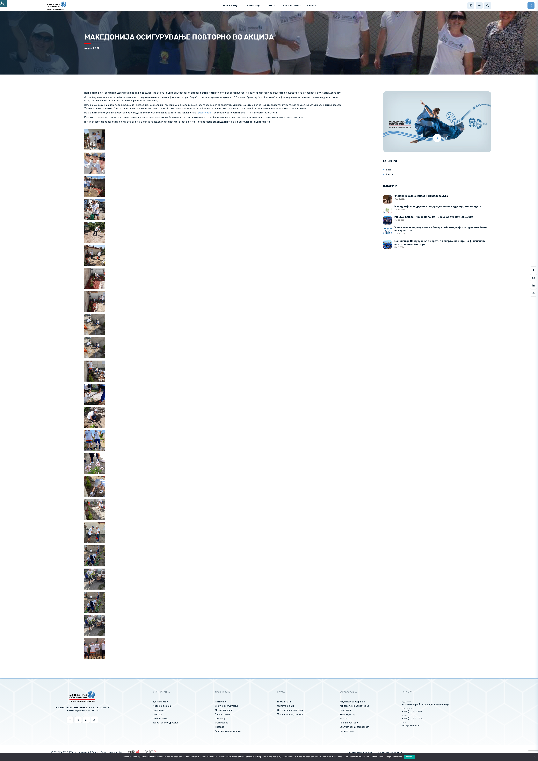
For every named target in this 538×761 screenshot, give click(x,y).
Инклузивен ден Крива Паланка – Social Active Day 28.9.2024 (434, 217)
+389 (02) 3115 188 (412, 711)
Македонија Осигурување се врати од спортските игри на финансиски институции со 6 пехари (439, 243)
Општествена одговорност (354, 727)
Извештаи (345, 710)
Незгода (157, 714)
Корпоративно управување (354, 706)
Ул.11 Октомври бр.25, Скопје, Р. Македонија (425, 704)
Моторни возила (162, 706)
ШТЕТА (271, 5)
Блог (388, 169)
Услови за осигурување (165, 722)
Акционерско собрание (352, 701)
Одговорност (222, 722)
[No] (534, 756)
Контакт (311, 5)
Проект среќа (204, 112)
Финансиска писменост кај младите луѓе (421, 195)
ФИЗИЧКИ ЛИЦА (230, 5)
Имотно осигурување (226, 706)
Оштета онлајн (285, 706)
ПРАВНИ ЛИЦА (253, 5)
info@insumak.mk (411, 725)
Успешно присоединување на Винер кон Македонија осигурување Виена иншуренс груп (440, 229)
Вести (389, 174)
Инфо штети (284, 701)
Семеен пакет (160, 718)
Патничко (158, 710)
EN (479, 5)
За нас (343, 718)
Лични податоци (349, 722)
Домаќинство (160, 701)
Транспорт (221, 718)
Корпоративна (291, 5)
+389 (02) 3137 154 (412, 718)
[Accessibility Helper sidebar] (3, 3)
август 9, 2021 (92, 48)
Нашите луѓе (347, 731)
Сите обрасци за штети (290, 710)
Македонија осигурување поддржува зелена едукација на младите (437, 206)
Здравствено (222, 714)
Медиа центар (347, 714)
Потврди (409, 757)
